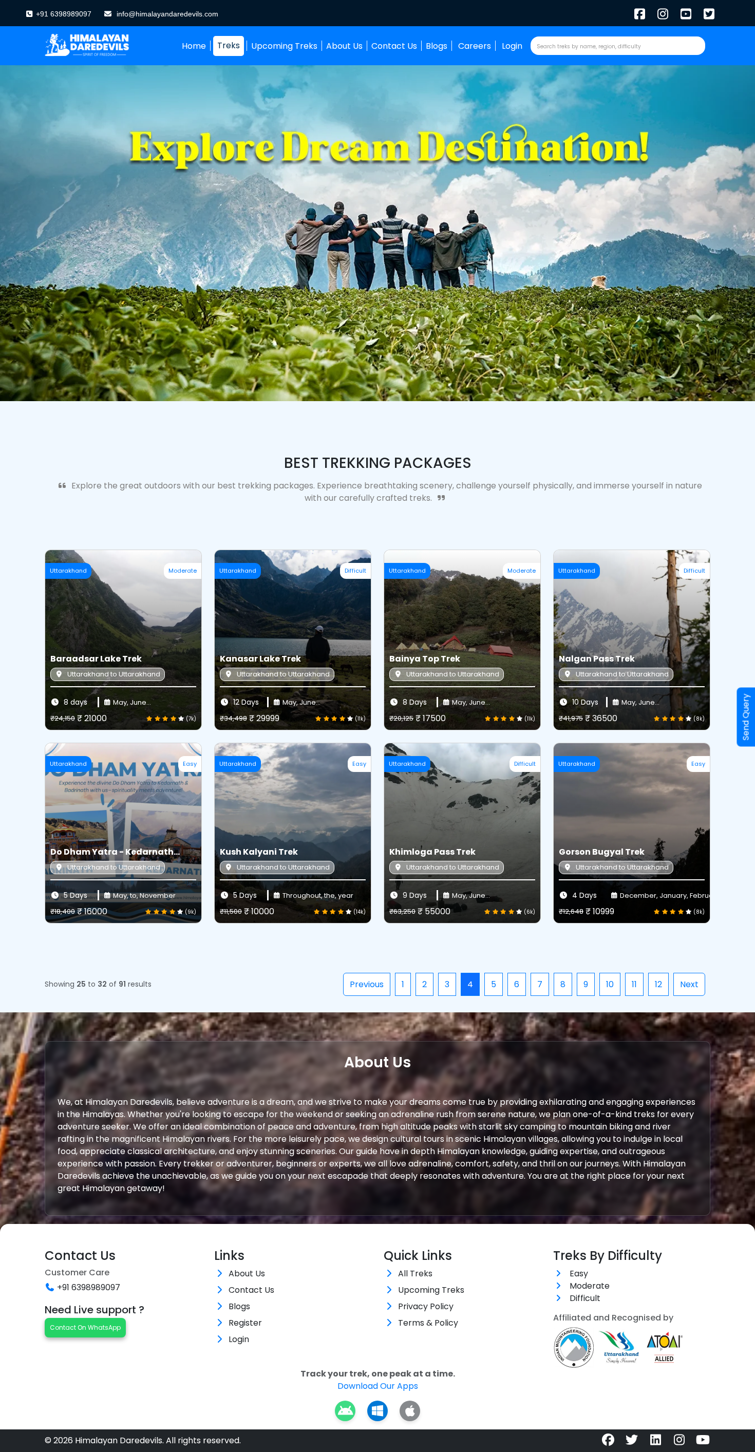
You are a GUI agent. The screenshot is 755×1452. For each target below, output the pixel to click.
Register (245, 1323)
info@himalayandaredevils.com (167, 14)
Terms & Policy (428, 1323)
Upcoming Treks (284, 46)
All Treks (415, 1273)
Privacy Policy (426, 1306)
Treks (228, 45)
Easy (578, 1273)
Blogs (436, 46)
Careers (474, 46)
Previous (367, 984)
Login (512, 46)
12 (658, 984)
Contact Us (394, 46)
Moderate (589, 1286)
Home (194, 46)
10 (610, 984)
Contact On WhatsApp (85, 1327)
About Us (344, 46)
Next (689, 984)
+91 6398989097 (62, 14)
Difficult (584, 1298)
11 (634, 984)
